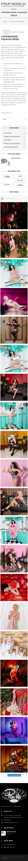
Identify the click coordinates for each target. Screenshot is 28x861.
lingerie (20, 176)
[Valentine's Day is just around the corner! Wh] (14, 587)
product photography (12, 143)
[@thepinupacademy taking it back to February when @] (14, 358)
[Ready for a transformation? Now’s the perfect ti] (14, 415)
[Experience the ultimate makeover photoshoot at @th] (14, 616)
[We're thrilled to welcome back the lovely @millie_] (14, 387)
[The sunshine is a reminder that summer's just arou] (14, 473)
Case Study (8, 133)
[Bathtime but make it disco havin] (14, 730)
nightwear (8, 140)
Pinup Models (13, 3)
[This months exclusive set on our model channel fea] (14, 215)
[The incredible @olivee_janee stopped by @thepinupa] (14, 501)
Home (5, 21)
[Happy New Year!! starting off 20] (14, 644)
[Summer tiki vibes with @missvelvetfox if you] (14, 244)
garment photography (12, 136)
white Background (10, 147)
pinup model (7, 184)
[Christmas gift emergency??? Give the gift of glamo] (14, 673)
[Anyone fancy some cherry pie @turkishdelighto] (14, 530)
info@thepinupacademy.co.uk (11, 822)
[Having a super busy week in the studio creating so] (14, 759)
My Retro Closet (16, 158)
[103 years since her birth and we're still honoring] (14, 330)
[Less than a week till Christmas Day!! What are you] (14, 701)
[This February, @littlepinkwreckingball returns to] (14, 558)
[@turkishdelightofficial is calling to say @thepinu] (14, 272)
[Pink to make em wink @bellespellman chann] (14, 301)
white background (20, 185)
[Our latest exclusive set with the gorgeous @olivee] (14, 444)
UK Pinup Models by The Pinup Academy (12, 6)
